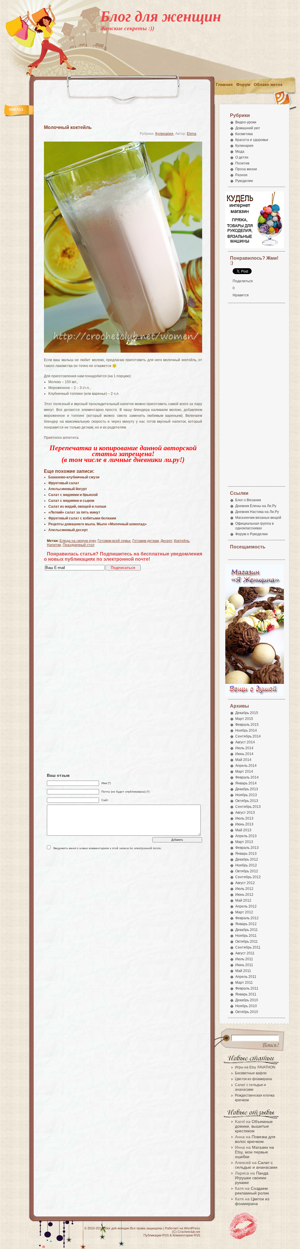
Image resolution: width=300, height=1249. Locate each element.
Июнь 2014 (244, 754)
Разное (241, 175)
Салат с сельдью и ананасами (256, 1165)
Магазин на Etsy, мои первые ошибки (254, 1152)
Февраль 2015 (247, 725)
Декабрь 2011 (246, 930)
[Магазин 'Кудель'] (254, 247)
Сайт (104, 800)
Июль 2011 (244, 959)
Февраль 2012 (247, 918)
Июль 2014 (244, 748)
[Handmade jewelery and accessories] (254, 695)
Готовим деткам (145, 541)
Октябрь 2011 (246, 941)
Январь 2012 (246, 924)
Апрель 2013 (246, 836)
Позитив (242, 163)
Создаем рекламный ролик (252, 1190)
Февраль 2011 (246, 988)
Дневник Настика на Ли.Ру (257, 512)
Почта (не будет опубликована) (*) (125, 791)
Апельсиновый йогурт (67, 489)
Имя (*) (106, 783)
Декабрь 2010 (246, 1000)
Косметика (244, 134)
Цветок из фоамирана (253, 1079)
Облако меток (268, 84)
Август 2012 (245, 883)
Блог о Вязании (248, 500)
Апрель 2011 (245, 977)
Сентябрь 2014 (248, 736)
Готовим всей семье (114, 541)
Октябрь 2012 (246, 871)
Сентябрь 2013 (248, 807)
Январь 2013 (246, 854)
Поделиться (243, 281)
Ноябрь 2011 (246, 936)
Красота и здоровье (251, 140)
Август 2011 (245, 953)
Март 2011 (244, 982)
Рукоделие (244, 181)
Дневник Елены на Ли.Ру (255, 506)
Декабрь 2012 (246, 859)
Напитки (54, 545)
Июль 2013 (244, 818)
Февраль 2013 (247, 848)
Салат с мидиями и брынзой (73, 495)
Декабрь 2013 (246, 789)
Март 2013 (244, 842)
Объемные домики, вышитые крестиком (254, 1126)
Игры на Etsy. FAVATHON (255, 1067)
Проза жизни (246, 169)
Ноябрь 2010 (246, 1006)
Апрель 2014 (246, 766)
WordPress (192, 1228)
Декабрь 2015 (246, 713)
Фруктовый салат (63, 483)
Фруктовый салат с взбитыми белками (82, 518)
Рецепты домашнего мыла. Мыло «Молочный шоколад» (97, 524)
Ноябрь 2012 (246, 865)
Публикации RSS (156, 1235)
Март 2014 (244, 771)
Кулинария (164, 134)
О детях (241, 157)
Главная (224, 84)
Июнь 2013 (244, 824)
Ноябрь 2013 (246, 795)
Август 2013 (245, 812)
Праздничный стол (78, 545)
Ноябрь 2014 (246, 730)
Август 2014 (245, 742)
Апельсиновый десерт (68, 530)
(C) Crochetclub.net (186, 1231)
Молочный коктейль (68, 127)
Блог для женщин (160, 16)
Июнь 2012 (244, 895)
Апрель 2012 (246, 906)
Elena (191, 134)
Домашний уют (247, 128)
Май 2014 (243, 760)
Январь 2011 (245, 994)
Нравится (241, 295)
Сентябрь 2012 (248, 877)
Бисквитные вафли (251, 1073)
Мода (239, 151)
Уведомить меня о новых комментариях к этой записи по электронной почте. (107, 848)
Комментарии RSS (186, 1235)
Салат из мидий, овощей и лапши (77, 506)
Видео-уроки (245, 122)
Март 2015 (244, 719)
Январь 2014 (246, 783)
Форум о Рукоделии (251, 534)
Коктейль (181, 541)
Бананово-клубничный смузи (73, 477)
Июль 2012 (244, 889)
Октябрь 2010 (246, 1012)
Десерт (166, 541)
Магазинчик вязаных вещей (258, 518)
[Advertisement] (187, 63)
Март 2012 (244, 912)
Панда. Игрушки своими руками (252, 1178)
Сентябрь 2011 (247, 947)
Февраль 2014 (247, 777)
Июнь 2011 (244, 965)
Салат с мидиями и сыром (71, 501)
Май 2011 (243, 971)
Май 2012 (243, 900)
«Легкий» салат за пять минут (74, 512)
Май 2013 (243, 830)
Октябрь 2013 (246, 801)
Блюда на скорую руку (77, 541)
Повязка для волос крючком (255, 1139)
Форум (243, 84)
